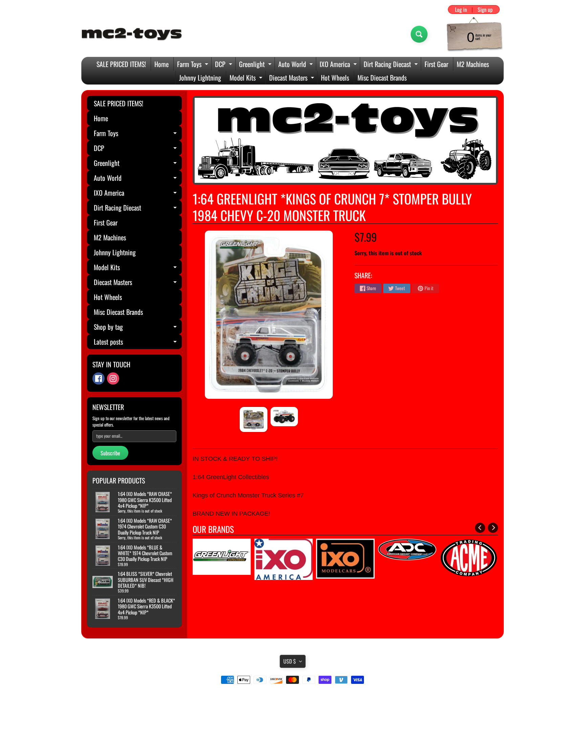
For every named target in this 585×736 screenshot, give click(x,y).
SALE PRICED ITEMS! (121, 64)
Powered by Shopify (292, 722)
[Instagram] (113, 378)
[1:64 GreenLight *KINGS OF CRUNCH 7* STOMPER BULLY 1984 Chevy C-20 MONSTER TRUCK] (253, 419)
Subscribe (110, 453)
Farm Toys (193, 65)
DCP (224, 65)
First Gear (436, 64)
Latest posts (138, 343)
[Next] (493, 528)
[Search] (419, 34)
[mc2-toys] (132, 34)
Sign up (485, 9)
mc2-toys (291, 716)
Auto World (296, 65)
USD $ (289, 661)
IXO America (339, 65)
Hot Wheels (335, 77)
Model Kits (247, 78)
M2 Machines (473, 64)
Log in (461, 9)
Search (293, 699)
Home (161, 64)
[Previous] (480, 528)
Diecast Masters (292, 78)
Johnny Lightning (200, 77)
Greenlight (256, 65)
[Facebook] (98, 378)
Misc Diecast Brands (382, 77)
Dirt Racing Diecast (391, 65)
